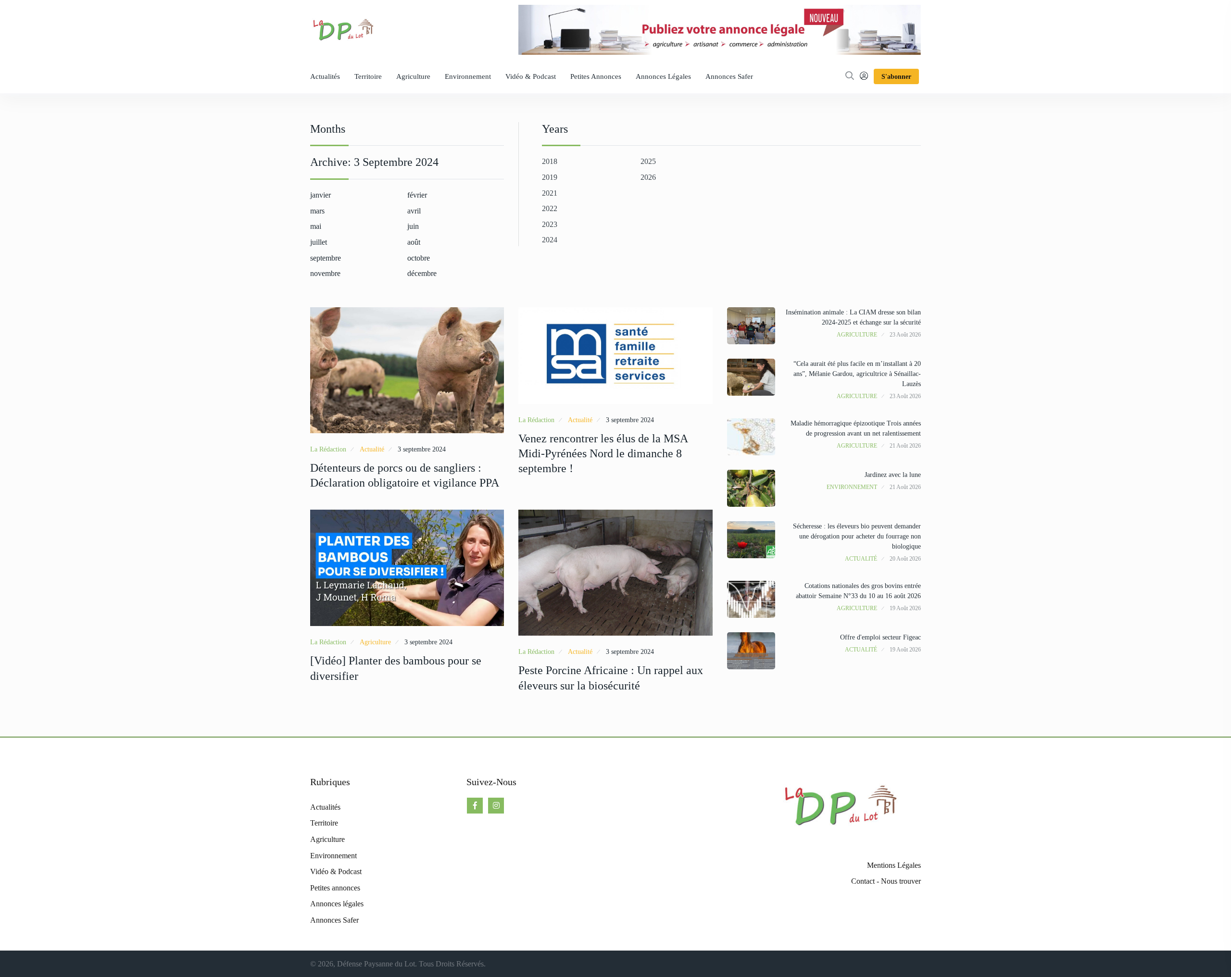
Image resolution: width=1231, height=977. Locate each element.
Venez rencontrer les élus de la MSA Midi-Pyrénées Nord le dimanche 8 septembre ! (603, 453)
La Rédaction (328, 449)
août (413, 242)
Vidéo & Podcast (530, 76)
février (417, 195)
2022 (549, 208)
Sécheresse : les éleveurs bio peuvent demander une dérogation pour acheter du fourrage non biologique (857, 536)
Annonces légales (663, 76)
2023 (549, 224)
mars (317, 211)
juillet (318, 242)
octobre (418, 258)
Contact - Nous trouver (886, 881)
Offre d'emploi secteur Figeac (880, 637)
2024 (549, 240)
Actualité (372, 449)
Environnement (468, 76)
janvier (320, 195)
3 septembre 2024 (422, 449)
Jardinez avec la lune (893, 474)
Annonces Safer (729, 76)
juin (413, 226)
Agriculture (413, 76)
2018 (549, 161)
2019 (549, 177)
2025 (648, 161)
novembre (325, 273)
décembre (422, 273)
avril (414, 211)
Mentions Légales (894, 865)
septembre (325, 258)
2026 (648, 177)
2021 (549, 193)
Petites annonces (595, 76)
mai (315, 226)
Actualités (325, 76)
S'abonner (896, 76)
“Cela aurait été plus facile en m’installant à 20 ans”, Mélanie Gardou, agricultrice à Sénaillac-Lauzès (857, 374)
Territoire (368, 76)
